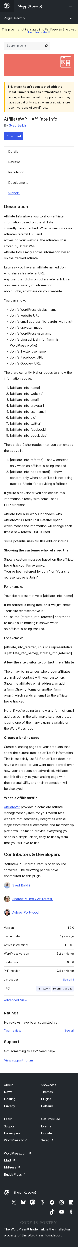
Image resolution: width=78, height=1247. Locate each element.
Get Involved (50, 1119)
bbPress (12, 1167)
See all (69, 1030)
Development (18, 183)
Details (13, 151)
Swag (47, 1140)
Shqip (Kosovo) (24, 1192)
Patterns (47, 1106)
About (8, 1085)
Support (14, 193)
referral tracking (62, 988)
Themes (47, 1092)
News (8, 1092)
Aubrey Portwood (25, 912)
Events (46, 1126)
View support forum (18, 1060)
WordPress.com (17, 1153)
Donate (48, 1133)
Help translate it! (39, 32)
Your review (12, 1030)
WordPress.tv (16, 1140)
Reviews (14, 162)
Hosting (9, 1099)
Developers (12, 1133)
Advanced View (15, 1000)
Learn (8, 1119)
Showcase (48, 1085)
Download (14, 136)
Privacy (9, 1106)
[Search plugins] (46, 46)
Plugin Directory (14, 18)
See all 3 (68, 979)
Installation (16, 172)
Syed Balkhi (17, 125)
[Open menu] (71, 6)
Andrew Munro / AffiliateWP (32, 899)
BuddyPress (15, 1174)
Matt (9, 1160)
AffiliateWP (12, 807)
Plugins (46, 1099)
